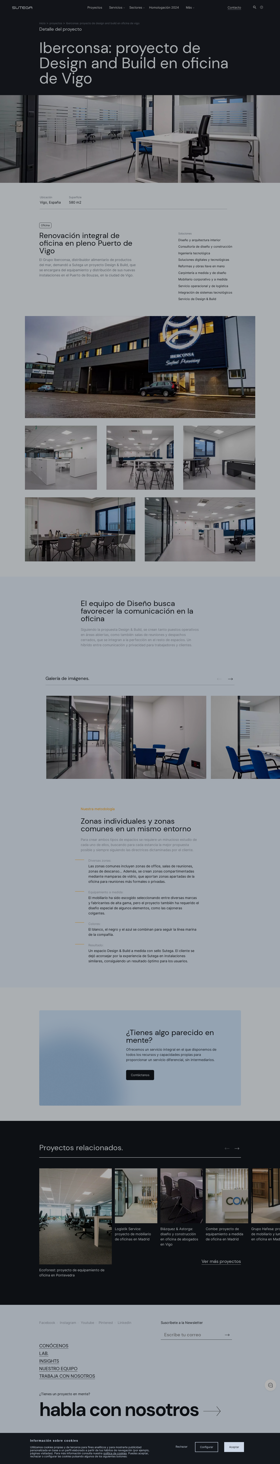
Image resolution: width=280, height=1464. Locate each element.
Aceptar (234, 1447)
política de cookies (115, 1453)
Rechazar (181, 1446)
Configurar (206, 1447)
